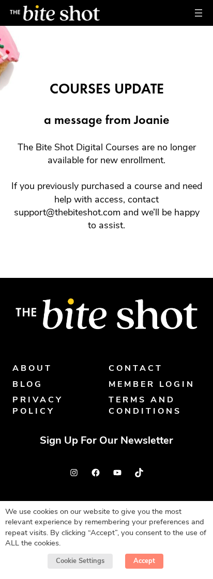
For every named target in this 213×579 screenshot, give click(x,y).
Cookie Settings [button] (80, 561)
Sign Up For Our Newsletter (106, 441)
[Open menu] (198, 13)
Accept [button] (144, 561)
